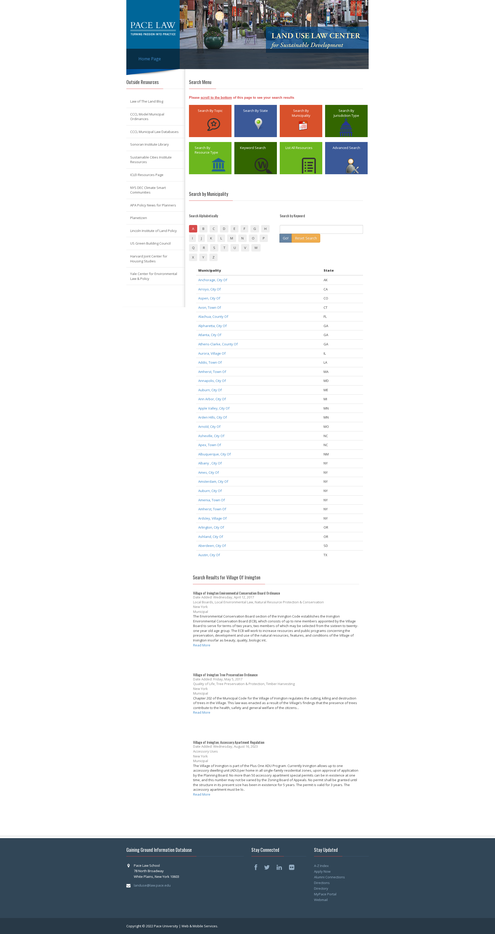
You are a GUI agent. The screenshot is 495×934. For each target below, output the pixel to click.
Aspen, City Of (209, 298)
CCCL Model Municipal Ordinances (147, 116)
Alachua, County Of (213, 316)
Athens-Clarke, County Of (218, 344)
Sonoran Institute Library (149, 144)
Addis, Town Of (210, 362)
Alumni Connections (329, 877)
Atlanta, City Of (209, 334)
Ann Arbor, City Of (212, 399)
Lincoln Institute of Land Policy (153, 230)
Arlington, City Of (211, 527)
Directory (321, 888)
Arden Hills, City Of (212, 417)
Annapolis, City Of (212, 380)
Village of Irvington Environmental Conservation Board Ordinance (236, 593)
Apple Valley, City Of (213, 408)
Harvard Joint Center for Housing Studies (148, 258)
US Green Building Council (150, 243)
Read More (201, 645)
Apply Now (322, 871)
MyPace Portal (325, 894)
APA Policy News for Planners (153, 205)
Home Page (149, 59)
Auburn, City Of (210, 390)
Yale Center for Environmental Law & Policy (153, 276)
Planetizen (138, 217)
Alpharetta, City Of (212, 325)
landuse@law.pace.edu (152, 885)
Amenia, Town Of (211, 500)
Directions (322, 882)
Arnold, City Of (209, 426)
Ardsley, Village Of (212, 518)
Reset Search (306, 238)
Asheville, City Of (211, 435)
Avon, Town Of (209, 307)
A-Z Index (321, 865)
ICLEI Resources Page (146, 174)
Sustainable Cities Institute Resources (151, 159)
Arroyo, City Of (209, 289)
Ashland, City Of (210, 536)
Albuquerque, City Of (214, 454)
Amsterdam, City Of (213, 481)
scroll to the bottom (216, 97)
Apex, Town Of (209, 445)
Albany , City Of (210, 463)
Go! (285, 238)
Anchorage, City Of (212, 280)
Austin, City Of (209, 555)
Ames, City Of (208, 472)
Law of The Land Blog (146, 101)
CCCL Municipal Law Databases (154, 131)
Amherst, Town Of (212, 371)
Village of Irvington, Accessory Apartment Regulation (228, 742)
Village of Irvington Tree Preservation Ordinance (225, 674)
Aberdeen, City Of (212, 545)
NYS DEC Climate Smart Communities (148, 190)
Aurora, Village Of (212, 353)
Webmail (321, 899)
